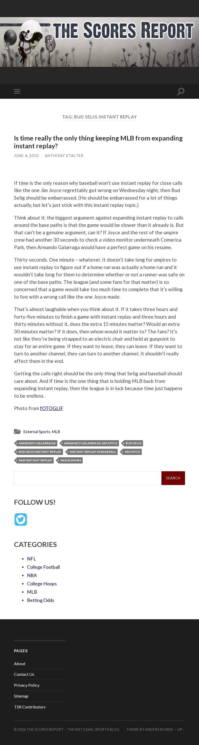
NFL (31, 558)
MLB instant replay (35, 460)
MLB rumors (70, 460)
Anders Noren (159, 729)
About (19, 663)
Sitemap (21, 695)
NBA (32, 575)
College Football (43, 567)
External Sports (36, 431)
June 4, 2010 (26, 155)
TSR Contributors (30, 706)
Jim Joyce (132, 452)
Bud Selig (133, 443)
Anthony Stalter (64, 155)
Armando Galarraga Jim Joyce (90, 443)
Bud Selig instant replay (40, 452)
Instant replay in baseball (93, 452)
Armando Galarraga (37, 443)
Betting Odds (40, 600)
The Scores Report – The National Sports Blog (73, 729)
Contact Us (24, 674)
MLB (56, 431)
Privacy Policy (26, 685)
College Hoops (42, 583)
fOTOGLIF (51, 408)
